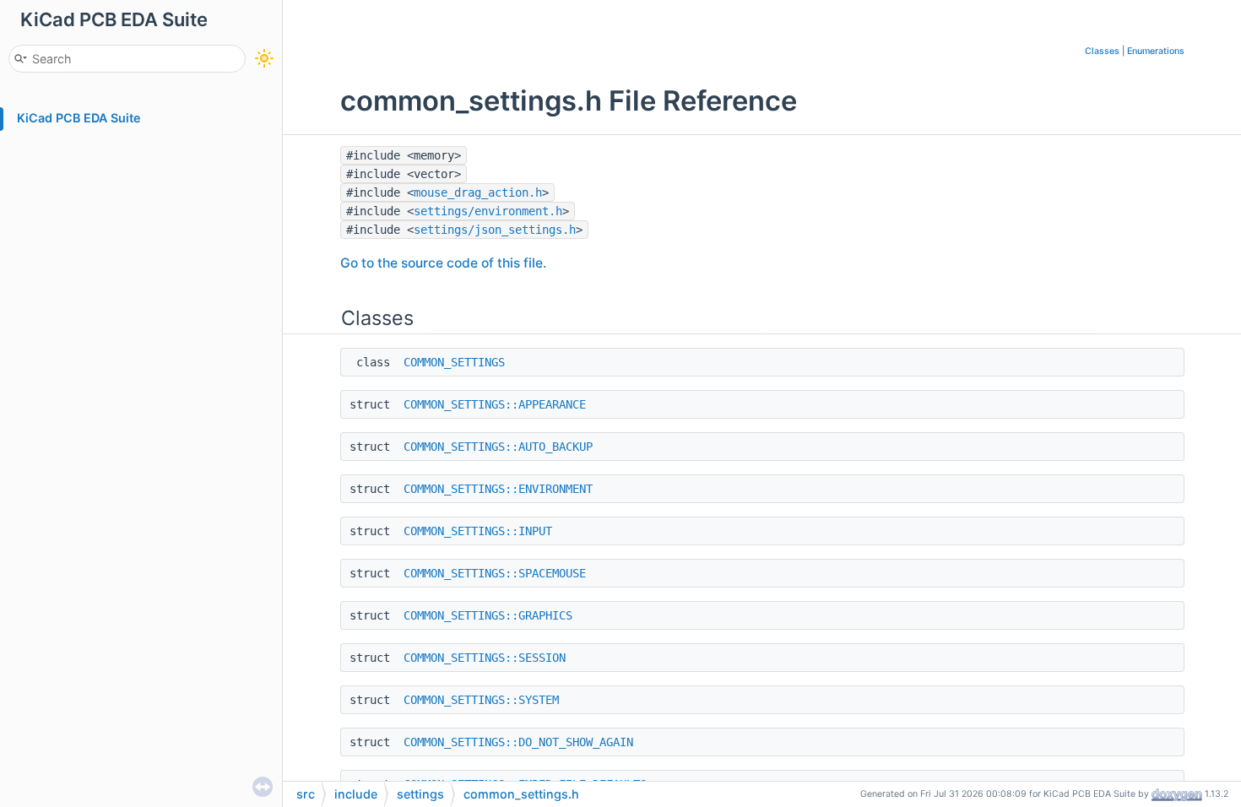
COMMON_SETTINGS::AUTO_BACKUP (498, 446)
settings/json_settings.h (495, 229)
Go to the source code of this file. (443, 263)
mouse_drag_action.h (478, 192)
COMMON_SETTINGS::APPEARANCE (495, 404)
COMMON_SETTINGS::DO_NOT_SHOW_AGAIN (518, 742)
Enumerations (1155, 51)
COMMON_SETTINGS (454, 362)
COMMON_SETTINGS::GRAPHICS (488, 615)
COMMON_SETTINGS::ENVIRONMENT (498, 489)
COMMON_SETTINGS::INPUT (478, 531)
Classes (1102, 51)
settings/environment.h (488, 211)
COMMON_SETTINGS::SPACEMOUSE (495, 573)
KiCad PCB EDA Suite (79, 118)
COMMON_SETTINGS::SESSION (485, 657)
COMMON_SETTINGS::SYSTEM (481, 700)
